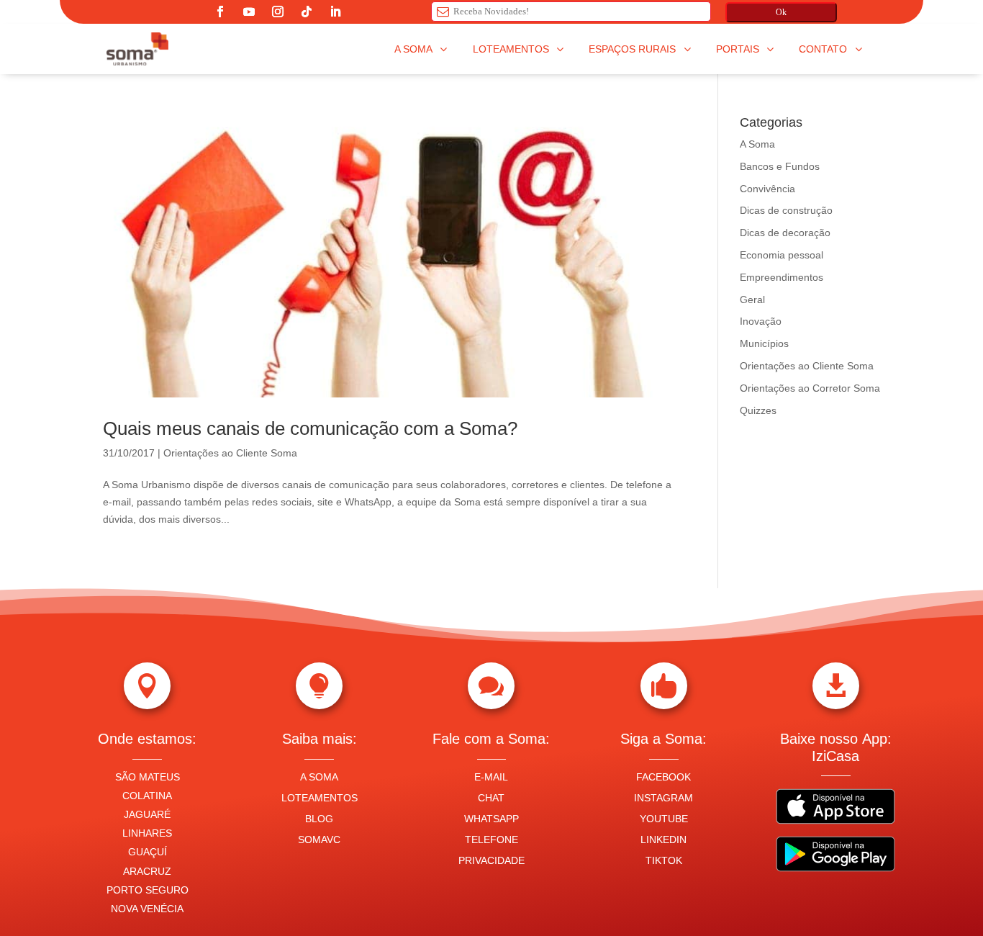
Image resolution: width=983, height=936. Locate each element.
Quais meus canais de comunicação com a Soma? (310, 428)
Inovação (761, 321)
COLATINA (147, 795)
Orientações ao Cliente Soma (230, 453)
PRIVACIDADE (491, 860)
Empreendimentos (781, 277)
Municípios (764, 343)
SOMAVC (319, 839)
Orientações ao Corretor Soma (810, 388)
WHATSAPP (491, 818)
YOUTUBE (664, 818)
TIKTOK (663, 860)
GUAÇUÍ (147, 852)
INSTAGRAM (663, 798)
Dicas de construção (786, 210)
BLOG (319, 818)
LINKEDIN (663, 839)
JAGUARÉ (147, 814)
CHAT (491, 798)
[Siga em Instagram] (277, 11)
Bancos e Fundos (780, 166)
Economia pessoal (781, 255)
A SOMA (319, 777)
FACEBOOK (663, 777)
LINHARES (147, 833)
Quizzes (758, 410)
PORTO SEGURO (148, 890)
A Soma (757, 144)
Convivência (767, 188)
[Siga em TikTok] (306, 11)
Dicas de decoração (785, 232)
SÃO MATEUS (147, 777)
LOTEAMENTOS (319, 798)
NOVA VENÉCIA (147, 908)
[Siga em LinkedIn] (335, 11)
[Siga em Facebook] (220, 11)
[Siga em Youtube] (249, 11)
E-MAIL (491, 777)
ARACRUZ (147, 871)
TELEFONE (491, 839)
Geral (752, 299)
